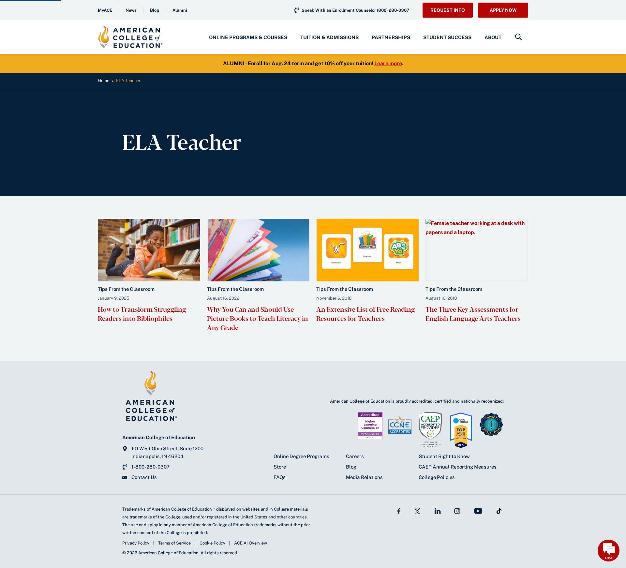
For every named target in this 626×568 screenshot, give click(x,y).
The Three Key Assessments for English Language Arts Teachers (473, 313)
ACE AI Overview (250, 543)
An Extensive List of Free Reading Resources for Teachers (365, 313)
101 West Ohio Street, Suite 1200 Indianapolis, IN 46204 (167, 452)
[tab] (248, 37)
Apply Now (503, 10)
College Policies (437, 477)
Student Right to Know (444, 456)
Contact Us (144, 477)
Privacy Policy (135, 543)
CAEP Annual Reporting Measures (458, 467)
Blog (154, 10)
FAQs (280, 477)
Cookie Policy (212, 543)
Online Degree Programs (301, 456)
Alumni (179, 10)
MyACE (105, 10)
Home (103, 80)
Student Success (447, 37)
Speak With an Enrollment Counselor (355, 10)
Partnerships (391, 37)
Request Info (447, 10)
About (492, 37)
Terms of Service (174, 543)
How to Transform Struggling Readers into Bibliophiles (142, 313)
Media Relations (364, 477)
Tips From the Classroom (126, 289)
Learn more (388, 63)
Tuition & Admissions (329, 37)
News (131, 10)
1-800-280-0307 (150, 467)
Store (280, 467)
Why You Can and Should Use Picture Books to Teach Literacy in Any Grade (257, 318)
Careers (355, 456)
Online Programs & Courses (248, 37)
